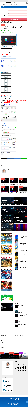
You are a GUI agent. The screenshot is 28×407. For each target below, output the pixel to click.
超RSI (1, 340)
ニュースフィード (3, 345)
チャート (24, 395)
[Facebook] (8, 173)
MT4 (10, 165)
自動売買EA (17, 395)
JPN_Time (4, 381)
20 (20, 370)
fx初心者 (5, 165)
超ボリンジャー (5, 385)
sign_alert (4, 382)
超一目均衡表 (2, 342)
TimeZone (4, 389)
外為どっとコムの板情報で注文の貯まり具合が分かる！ (8, 96)
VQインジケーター (3, 347)
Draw (3, 380)
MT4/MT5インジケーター (12, 395)
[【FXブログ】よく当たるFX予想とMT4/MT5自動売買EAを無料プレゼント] (10, 2)
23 (25, 370)
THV (11, 165)
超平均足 (2, 337)
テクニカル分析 (16, 165)
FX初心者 (21, 395)
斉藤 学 (7, 367)
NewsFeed (4, 390)
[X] (9, 173)
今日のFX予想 (6, 395)
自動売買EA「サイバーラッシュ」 (19, 333)
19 (18, 370)
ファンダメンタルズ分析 (20, 165)
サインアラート (3, 333)
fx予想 (3, 165)
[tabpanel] (7, 307)
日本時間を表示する (3, 335)
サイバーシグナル (5, 378)
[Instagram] (10, 173)
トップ (3, 395)
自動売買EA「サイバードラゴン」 (19, 335)
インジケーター (13, 165)
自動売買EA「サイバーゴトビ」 (18, 337)
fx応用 (6, 165)
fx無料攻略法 (8, 165)
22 (23, 370)
